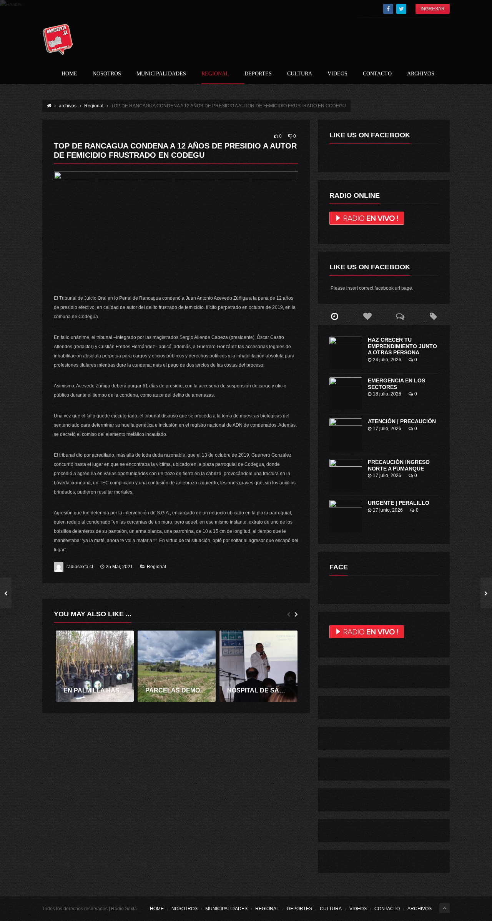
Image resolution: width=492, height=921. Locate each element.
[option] (95, 666)
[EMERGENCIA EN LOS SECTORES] (345, 393)
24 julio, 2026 (387, 359)
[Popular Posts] (367, 316)
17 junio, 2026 (388, 510)
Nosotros (107, 74)
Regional (215, 74)
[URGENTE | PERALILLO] (345, 516)
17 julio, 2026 (387, 428)
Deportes (258, 74)
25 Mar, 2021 (119, 566)
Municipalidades (161, 74)
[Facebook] (388, 9)
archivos (420, 74)
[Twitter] (401, 9)
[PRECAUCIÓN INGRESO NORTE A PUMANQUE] (345, 475)
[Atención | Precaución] (345, 434)
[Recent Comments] (400, 316)
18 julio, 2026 (387, 394)
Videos (337, 74)
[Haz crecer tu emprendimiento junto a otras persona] (345, 353)
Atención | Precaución (402, 421)
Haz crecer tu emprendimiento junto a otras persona (402, 346)
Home (69, 74)
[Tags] (433, 316)
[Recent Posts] (334, 316)
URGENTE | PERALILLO (398, 503)
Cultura (299, 74)
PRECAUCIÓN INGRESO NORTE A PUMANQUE (399, 465)
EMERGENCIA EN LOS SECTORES (396, 383)
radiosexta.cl (79, 566)
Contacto (377, 74)
